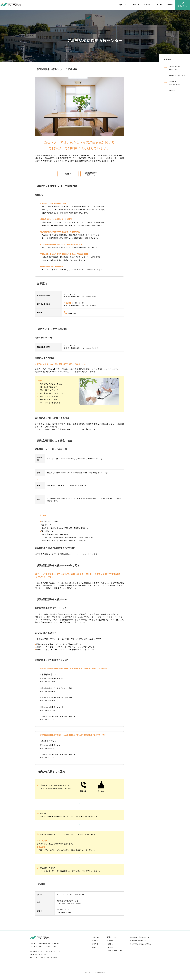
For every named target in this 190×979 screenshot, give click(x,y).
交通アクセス (111, 937)
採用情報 (170, 5)
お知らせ (158, 5)
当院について (123, 5)
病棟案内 (95, 944)
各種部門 (147, 5)
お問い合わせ (111, 947)
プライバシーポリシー (114, 950)
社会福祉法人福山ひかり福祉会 (139, 944)
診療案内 (136, 5)
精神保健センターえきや (137, 940)
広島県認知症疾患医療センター (139, 937)
